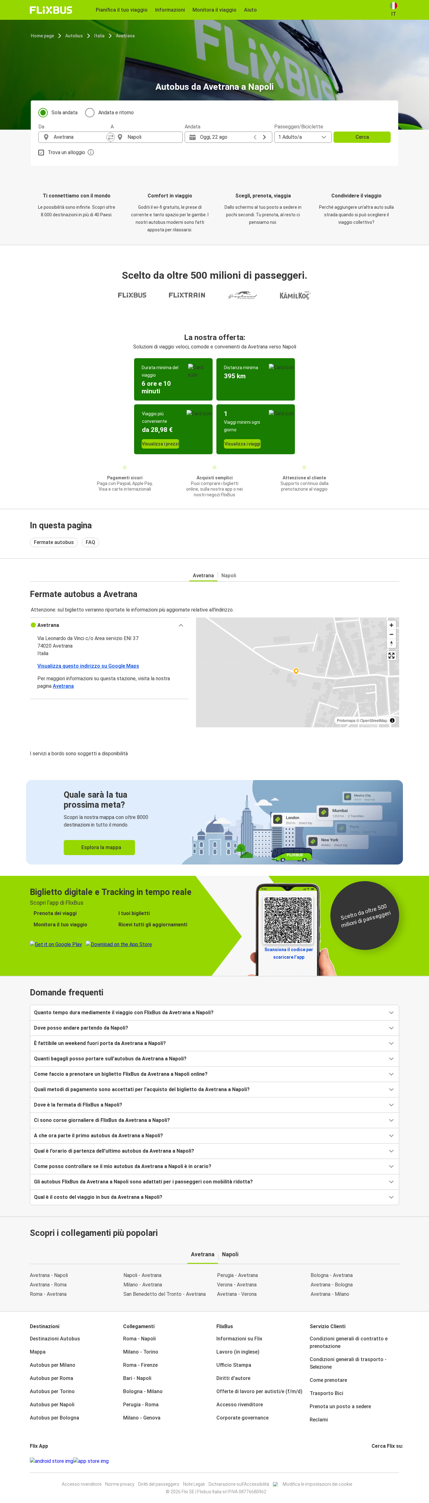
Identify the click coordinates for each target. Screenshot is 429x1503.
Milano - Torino (140, 1352)
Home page (42, 35)
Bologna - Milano (143, 1391)
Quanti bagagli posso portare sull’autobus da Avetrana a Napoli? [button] (110, 1059)
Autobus (74, 35)
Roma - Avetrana (48, 1294)
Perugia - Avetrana (237, 1275)
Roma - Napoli (139, 1339)
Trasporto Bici (326, 1393)
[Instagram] (374, 1461)
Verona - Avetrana (237, 1285)
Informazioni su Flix (239, 1339)
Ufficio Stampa (233, 1365)
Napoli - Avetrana (142, 1275)
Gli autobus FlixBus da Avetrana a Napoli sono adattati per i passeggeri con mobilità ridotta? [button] (143, 1182)
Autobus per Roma (51, 1378)
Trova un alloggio (66, 152)
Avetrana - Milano (330, 1294)
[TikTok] (382, 1461)
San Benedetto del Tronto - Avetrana (164, 1294)
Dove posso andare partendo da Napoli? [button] (81, 1028)
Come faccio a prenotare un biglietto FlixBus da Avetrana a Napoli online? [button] (121, 1074)
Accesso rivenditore (239, 1405)
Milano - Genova (141, 1418)
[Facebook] (372, 1461)
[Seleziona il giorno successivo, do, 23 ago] (264, 137)
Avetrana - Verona (237, 1294)
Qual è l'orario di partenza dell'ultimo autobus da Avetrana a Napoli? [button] (114, 1151)
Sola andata (65, 113)
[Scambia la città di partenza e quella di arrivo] (110, 137)
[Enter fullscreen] (391, 655)
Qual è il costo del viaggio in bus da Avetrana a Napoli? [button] (98, 1197)
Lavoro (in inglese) (237, 1352)
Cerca (362, 137)
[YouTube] (376, 1461)
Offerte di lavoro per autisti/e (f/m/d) (259, 1391)
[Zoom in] (391, 625)
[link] (214, 822)
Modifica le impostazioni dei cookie (317, 1484)
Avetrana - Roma (48, 1285)
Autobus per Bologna (54, 1418)
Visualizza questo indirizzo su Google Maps (88, 666)
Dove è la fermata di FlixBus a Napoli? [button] (78, 1105)
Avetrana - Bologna (332, 1285)
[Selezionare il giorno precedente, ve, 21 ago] (255, 137)
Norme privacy (119, 1484)
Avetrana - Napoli (49, 1275)
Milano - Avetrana (142, 1285)
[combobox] (80, 137)
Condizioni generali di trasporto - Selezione (348, 1363)
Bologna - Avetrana (332, 1275)
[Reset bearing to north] (391, 643)
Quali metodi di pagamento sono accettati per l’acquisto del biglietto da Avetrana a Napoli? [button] (142, 1089)
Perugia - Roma (141, 1405)
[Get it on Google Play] (51, 1461)
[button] (109, 625)
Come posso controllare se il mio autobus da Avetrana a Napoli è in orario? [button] (122, 1166)
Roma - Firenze (140, 1365)
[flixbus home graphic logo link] (51, 10)
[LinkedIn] (378, 1461)
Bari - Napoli (137, 1378)
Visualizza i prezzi (160, 443)
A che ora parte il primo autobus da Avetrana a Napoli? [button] (98, 1136)
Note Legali (194, 1484)
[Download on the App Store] (91, 1461)
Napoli (228, 576)
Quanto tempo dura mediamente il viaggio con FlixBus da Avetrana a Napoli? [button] (124, 1012)
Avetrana (125, 35)
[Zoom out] (391, 634)
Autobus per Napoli (52, 1405)
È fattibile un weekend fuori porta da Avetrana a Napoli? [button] (100, 1043)
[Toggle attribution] (392, 720)
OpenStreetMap (373, 720)
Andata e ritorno (116, 113)
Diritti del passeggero (158, 1484)
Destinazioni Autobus (55, 1339)
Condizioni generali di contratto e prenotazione (349, 1342)
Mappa (38, 1352)
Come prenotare (328, 1380)
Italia (99, 35)
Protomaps (346, 720)
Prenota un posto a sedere (340, 1406)
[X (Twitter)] (380, 1461)
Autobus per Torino (52, 1391)
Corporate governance (242, 1418)
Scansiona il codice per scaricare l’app (288, 953)
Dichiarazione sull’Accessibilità (239, 1484)
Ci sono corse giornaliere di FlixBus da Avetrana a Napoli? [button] (102, 1120)
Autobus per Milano (52, 1365)
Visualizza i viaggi (242, 443)
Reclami (319, 1420)
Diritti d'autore (233, 1378)
